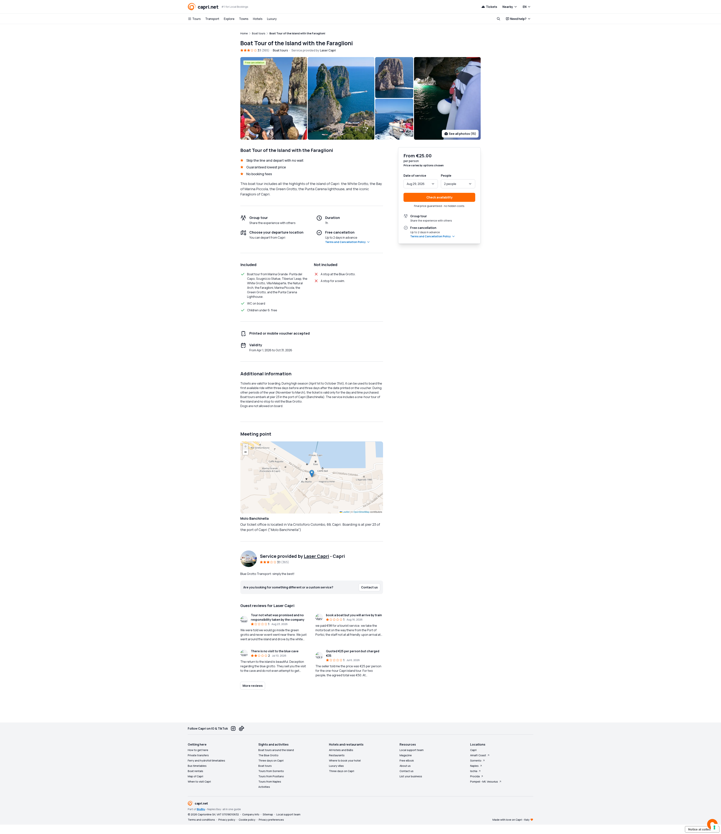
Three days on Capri (271, 760)
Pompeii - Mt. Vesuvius (484, 781)
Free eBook (407, 760)
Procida (475, 776)
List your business (411, 776)
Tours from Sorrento (271, 771)
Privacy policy (226, 819)
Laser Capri (316, 556)
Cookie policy (247, 819)
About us (405, 766)
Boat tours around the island (276, 750)
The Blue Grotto (268, 755)
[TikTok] (241, 728)
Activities (264, 787)
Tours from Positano (271, 776)
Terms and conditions (201, 819)
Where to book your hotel (345, 760)
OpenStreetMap (361, 511)
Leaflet (345, 511)
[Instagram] (233, 728)
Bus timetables (197, 766)
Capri (473, 750)
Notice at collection (702, 829)
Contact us (406, 771)
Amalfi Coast (478, 755)
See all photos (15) (462, 134)
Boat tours (265, 766)
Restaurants (337, 755)
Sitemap (268, 814)
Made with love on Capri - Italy (510, 819)
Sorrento (475, 760)
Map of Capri (195, 776)
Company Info (250, 814)
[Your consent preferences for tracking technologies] (714, 827)
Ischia (473, 771)
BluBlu (201, 809)
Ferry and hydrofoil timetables (206, 760)
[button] (311, 473)
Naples (474, 766)
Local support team (412, 750)
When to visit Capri (199, 781)
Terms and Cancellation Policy (345, 242)
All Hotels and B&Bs (341, 750)
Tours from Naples (269, 781)
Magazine (406, 755)
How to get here (198, 750)
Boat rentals (195, 771)
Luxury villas (336, 766)
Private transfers (198, 755)
